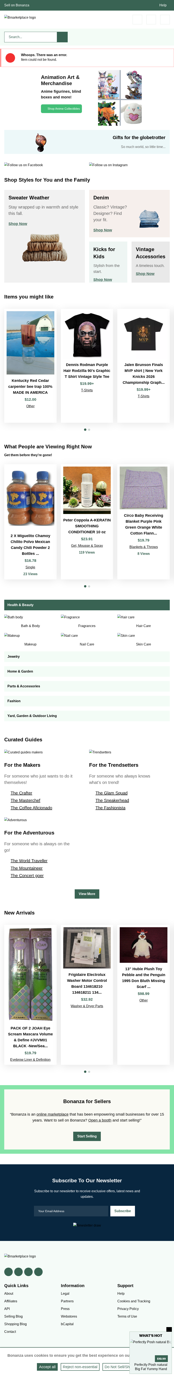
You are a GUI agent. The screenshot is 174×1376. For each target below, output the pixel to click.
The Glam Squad (111, 793)
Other (30, 406)
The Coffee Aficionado (31, 807)
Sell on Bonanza (16, 5)
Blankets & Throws (143, 547)
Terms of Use (127, 1316)
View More (87, 894)
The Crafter (21, 793)
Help (163, 5)
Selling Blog (13, 1316)
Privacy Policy (128, 1309)
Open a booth (99, 1120)
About (8, 1293)
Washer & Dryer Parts (87, 1006)
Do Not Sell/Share (120, 1367)
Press (65, 1309)
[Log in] (151, 19)
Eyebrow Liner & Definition (30, 1059)
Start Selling (87, 1136)
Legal (65, 1293)
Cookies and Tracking (133, 1301)
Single (30, 567)
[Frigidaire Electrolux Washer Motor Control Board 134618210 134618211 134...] (87, 995)
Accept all (47, 1367)
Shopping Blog (15, 1324)
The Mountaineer (27, 868)
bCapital (67, 1324)
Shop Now (17, 224)
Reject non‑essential (80, 1367)
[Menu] (165, 19)
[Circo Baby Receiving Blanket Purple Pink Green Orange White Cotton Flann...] (144, 521)
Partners (67, 1301)
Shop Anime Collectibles (64, 108)
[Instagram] (38, 1272)
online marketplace (52, 1114)
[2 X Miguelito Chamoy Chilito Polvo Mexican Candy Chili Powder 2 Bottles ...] (30, 521)
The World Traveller (29, 860)
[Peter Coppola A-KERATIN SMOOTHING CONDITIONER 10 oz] (87, 521)
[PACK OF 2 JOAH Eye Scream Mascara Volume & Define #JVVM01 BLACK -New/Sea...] (30, 995)
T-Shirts (87, 390)
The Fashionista (110, 807)
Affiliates (10, 1301)
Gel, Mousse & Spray (87, 545)
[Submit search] (62, 37)
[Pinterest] (28, 1272)
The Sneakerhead (112, 800)
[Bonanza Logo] (20, 17)
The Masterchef (25, 800)
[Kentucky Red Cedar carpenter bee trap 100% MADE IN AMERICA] (30, 366)
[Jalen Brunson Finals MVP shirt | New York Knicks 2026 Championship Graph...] (144, 366)
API (7, 1309)
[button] (85, 429)
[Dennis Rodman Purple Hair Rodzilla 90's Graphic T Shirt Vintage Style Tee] (87, 366)
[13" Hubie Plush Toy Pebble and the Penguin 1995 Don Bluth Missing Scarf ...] (144, 995)
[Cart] (137, 19)
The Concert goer (27, 875)
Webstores (69, 1316)
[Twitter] (18, 1272)
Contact (10, 1331)
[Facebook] (8, 1272)
